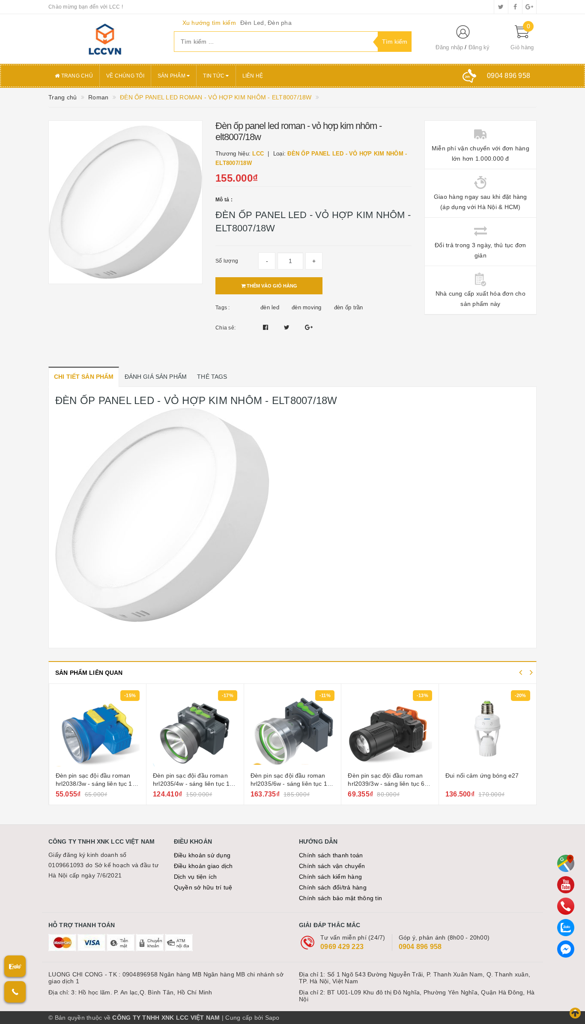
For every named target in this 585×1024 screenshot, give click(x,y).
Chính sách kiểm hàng (330, 876)
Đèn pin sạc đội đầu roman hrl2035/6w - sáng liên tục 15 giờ (291, 784)
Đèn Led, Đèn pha (266, 22)
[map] (565, 863)
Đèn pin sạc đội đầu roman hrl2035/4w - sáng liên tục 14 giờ (193, 784)
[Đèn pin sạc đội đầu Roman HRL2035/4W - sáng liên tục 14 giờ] (195, 728)
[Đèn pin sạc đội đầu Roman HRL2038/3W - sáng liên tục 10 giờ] (98, 728)
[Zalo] (565, 927)
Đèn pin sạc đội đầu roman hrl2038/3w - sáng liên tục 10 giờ (96, 784)
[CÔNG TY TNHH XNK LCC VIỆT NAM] (104, 39)
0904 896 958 (420, 946)
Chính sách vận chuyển (332, 865)
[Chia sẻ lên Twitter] (287, 327)
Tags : (222, 308)
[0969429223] (565, 906)
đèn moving (307, 307)
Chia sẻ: (225, 328)
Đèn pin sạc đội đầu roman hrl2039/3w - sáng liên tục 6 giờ (386, 784)
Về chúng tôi (125, 76)
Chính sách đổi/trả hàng (333, 887)
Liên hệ (252, 76)
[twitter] (501, 7)
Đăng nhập (449, 47)
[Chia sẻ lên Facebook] (266, 327)
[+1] (308, 327)
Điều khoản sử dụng (202, 855)
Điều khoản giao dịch (203, 865)
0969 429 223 (342, 946)
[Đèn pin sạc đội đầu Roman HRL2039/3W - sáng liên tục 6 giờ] (390, 728)
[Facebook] (565, 949)
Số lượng (226, 261)
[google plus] (529, 7)
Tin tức (214, 76)
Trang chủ (76, 76)
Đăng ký (479, 47)
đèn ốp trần (348, 307)
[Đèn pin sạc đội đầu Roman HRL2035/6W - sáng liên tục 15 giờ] (293, 728)
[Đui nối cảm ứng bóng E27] (487, 728)
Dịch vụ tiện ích (195, 876)
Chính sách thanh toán (331, 855)
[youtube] (565, 884)
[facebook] (515, 7)
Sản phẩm (172, 76)
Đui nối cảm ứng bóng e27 (482, 775)
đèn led (269, 307)
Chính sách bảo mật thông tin (340, 898)
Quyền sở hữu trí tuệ (203, 887)
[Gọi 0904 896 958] (15, 992)
